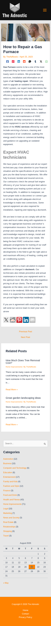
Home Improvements (14, 367)
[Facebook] (7, 61)
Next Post (25, 337)
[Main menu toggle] (45, 10)
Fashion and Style (11, 486)
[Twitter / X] (41, 61)
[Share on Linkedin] (26, 320)
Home (25, 610)
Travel (6, 536)
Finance (6, 490)
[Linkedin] (18, 61)
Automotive (8, 459)
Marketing (7, 513)
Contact (25, 614)
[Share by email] (32, 320)
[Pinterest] (13, 61)
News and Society (11, 518)
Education (7, 472)
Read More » (12, 389)
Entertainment (9, 477)
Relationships (9, 527)
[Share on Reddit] (13, 320)
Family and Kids (10, 481)
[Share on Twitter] (6, 320)
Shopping (7, 531)
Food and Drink (10, 495)
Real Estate (8, 522)
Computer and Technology (14, 468)
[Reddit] (24, 61)
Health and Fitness (11, 500)
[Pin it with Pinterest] (19, 320)
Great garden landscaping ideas (23, 398)
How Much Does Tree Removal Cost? (23, 361)
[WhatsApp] (46, 61)
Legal (5, 509)
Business (7, 463)
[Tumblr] (35, 61)
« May (6, 583)
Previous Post (25, 332)
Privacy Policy (25, 617)
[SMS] (30, 61)
